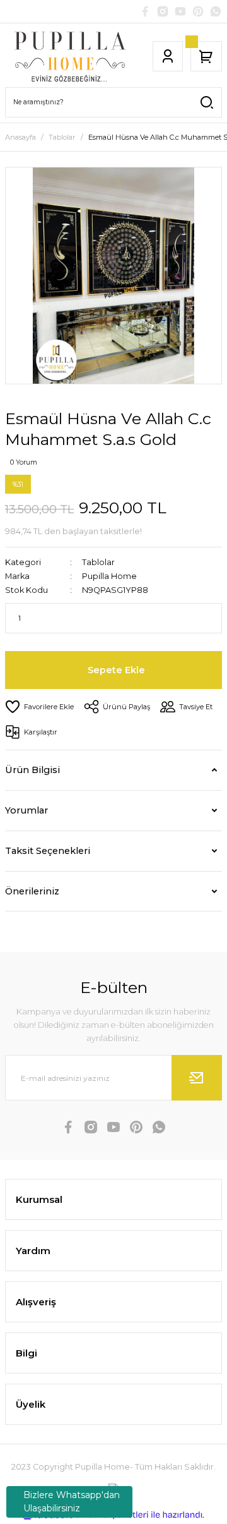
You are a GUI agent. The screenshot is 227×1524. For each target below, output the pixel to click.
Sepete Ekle (116, 670)
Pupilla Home (109, 576)
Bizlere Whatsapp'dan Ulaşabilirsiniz (71, 1501)
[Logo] (70, 56)
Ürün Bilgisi (32, 770)
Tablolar (98, 562)
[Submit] (197, 1077)
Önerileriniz (32, 891)
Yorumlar (26, 810)
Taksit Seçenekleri (47, 850)
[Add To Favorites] (39, 706)
